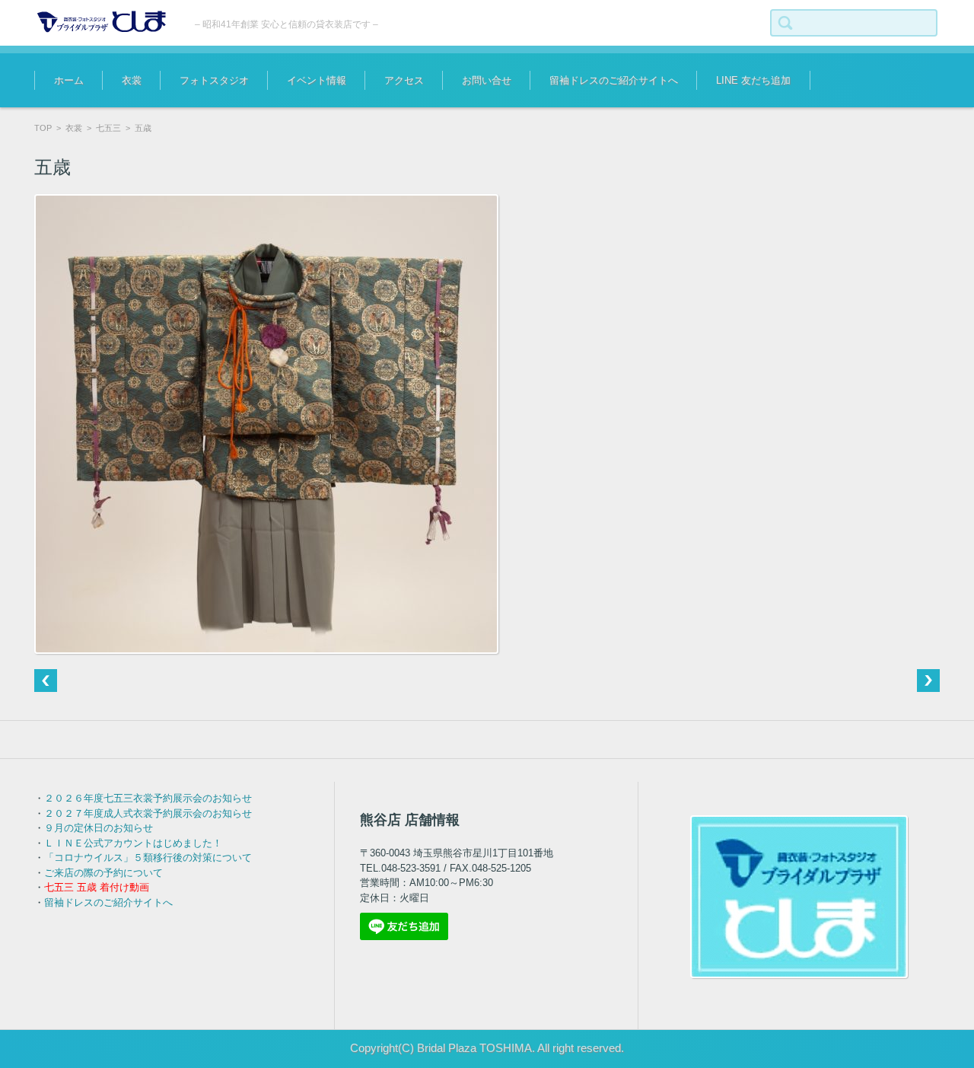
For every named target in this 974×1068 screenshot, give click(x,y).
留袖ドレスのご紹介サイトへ (613, 80)
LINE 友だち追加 (753, 80)
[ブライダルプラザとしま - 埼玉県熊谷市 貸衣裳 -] (103, 21)
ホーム (69, 80)
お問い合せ (486, 80)
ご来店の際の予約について (103, 872)
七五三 (108, 127)
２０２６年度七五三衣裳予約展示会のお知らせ (148, 798)
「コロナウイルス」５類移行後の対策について (148, 857)
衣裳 (132, 80)
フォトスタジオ (214, 80)
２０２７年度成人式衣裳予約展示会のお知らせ (148, 813)
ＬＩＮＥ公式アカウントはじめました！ (133, 843)
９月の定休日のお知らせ (98, 828)
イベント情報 (316, 80)
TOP (43, 127)
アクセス (404, 80)
